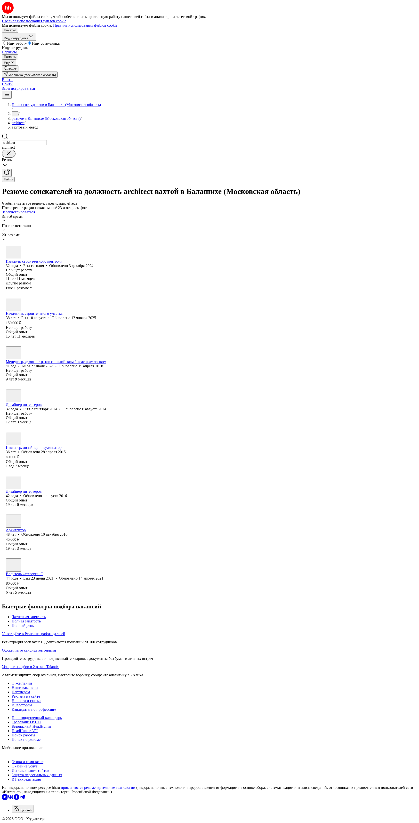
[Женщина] (13, 352)
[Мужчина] (13, 252)
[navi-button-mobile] (7, 95)
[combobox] (24, 142)
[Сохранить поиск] (7, 173)
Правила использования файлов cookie (85, 25)
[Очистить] (9, 154)
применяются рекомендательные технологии (98, 787)
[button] (7, 80)
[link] (10, 68)
